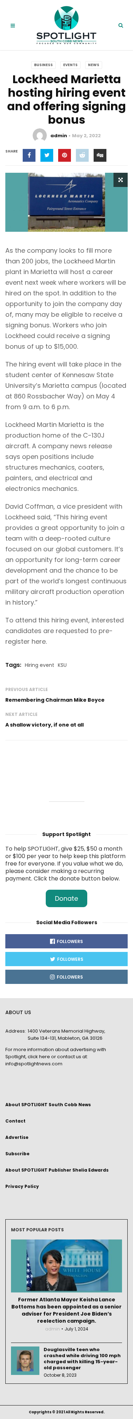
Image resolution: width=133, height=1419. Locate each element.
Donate (66, 898)
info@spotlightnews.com (33, 1063)
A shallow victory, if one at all (44, 724)
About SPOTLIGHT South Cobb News (48, 1105)
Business (43, 65)
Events (70, 65)
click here (39, 1056)
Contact (15, 1121)
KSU (62, 665)
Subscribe (17, 1154)
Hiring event (39, 665)
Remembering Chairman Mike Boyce (55, 699)
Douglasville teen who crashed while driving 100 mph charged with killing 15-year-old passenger (82, 1358)
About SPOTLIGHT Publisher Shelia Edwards (57, 1170)
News (93, 65)
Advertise (16, 1137)
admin (58, 135)
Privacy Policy (22, 1186)
